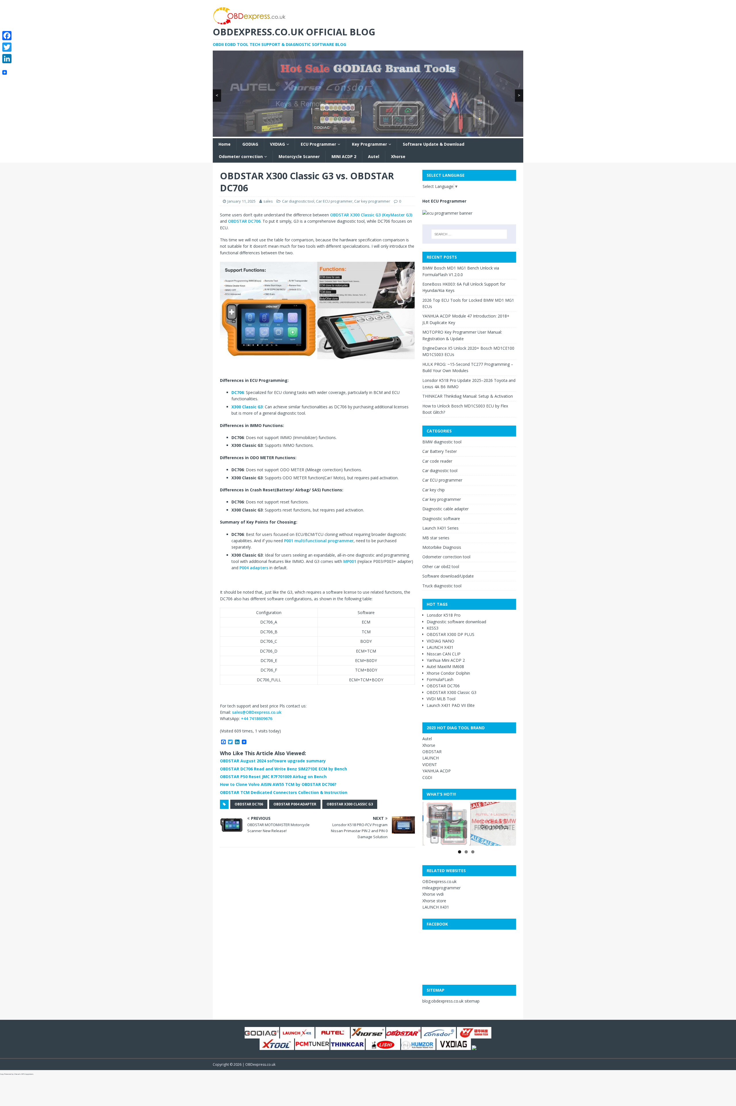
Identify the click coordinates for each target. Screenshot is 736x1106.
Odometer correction (241, 156)
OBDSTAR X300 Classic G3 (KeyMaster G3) (371, 215)
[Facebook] (7, 35)
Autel (373, 156)
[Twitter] (7, 47)
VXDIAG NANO (440, 641)
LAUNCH (430, 758)
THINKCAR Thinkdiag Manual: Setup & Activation (467, 396)
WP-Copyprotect (27, 1074)
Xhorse (398, 156)
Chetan (17, 1074)
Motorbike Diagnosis (441, 547)
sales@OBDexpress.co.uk (256, 712)
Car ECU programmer (334, 201)
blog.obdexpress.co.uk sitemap (451, 1001)
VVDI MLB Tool (441, 698)
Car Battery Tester (439, 451)
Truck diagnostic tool (441, 585)
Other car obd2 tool (440, 566)
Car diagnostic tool (298, 201)
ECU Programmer (318, 144)
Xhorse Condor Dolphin (448, 673)
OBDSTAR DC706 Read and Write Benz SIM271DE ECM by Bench (283, 769)
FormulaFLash (440, 679)
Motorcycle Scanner (299, 156)
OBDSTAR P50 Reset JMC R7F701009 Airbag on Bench (273, 776)
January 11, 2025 (241, 201)
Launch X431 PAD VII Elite (451, 705)
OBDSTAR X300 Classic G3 (350, 804)
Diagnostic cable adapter (445, 508)
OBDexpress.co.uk (439, 881)
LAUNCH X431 (440, 647)
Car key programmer (372, 201)
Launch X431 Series (440, 528)
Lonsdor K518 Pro (444, 615)
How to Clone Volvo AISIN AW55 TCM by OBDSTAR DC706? (278, 784)
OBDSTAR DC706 (244, 221)
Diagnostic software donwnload (456, 621)
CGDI (427, 777)
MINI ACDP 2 (343, 156)
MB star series (435, 538)
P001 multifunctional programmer (319, 540)
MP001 (349, 561)
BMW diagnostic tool (441, 442)
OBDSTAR (432, 751)
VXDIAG (277, 144)
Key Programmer (369, 144)
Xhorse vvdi (433, 894)
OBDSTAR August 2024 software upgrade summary (273, 760)
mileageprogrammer (441, 887)
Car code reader (437, 461)
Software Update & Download (433, 144)
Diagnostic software (441, 518)
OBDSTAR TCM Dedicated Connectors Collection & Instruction (283, 792)
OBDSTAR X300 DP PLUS (450, 634)
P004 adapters (253, 567)
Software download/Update (448, 576)
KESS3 (432, 628)
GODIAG (250, 144)
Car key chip (433, 490)
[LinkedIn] (7, 58)
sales (268, 201)
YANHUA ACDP (436, 771)
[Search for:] (469, 234)
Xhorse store (434, 900)
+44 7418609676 (256, 718)
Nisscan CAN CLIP (444, 654)
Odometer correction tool (446, 556)
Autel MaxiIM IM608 (445, 666)
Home (224, 144)
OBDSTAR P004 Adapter (294, 804)
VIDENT (429, 764)
